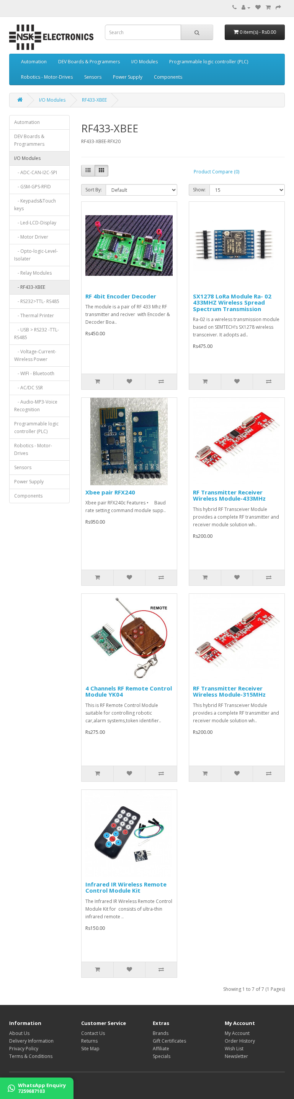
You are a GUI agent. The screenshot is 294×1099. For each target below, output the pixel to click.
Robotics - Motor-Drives (47, 77)
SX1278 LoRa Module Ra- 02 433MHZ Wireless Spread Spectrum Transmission (232, 302)
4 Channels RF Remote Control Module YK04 (128, 691)
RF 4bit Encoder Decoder (120, 296)
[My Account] (246, 7)
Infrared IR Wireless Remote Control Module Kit (126, 887)
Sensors (92, 77)
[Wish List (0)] (258, 7)
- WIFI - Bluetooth (34, 373)
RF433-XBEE (94, 100)
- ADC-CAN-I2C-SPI (35, 172)
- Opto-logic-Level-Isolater (36, 255)
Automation (34, 61)
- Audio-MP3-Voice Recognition (35, 406)
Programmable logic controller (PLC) (208, 61)
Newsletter (236, 1056)
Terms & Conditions (30, 1056)
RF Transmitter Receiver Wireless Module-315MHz (229, 691)
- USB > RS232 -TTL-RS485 (36, 333)
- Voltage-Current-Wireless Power (35, 355)
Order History (240, 1041)
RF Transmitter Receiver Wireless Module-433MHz (229, 495)
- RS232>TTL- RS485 (36, 301)
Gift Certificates (169, 1041)
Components (168, 77)
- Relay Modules (33, 273)
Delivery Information (31, 1041)
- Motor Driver (31, 237)
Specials (161, 1056)
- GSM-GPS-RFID (32, 186)
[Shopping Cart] (268, 7)
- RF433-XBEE (29, 287)
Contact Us (93, 1033)
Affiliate (161, 1048)
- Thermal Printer (34, 315)
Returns (89, 1041)
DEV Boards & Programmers (89, 61)
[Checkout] (278, 7)
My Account (237, 1033)
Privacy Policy (23, 1048)
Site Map (90, 1048)
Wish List (234, 1048)
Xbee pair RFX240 (110, 492)
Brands (160, 1033)
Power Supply (127, 77)
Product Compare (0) (216, 171)
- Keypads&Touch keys (35, 205)
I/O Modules (144, 61)
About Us (19, 1033)
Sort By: (93, 189)
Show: (199, 189)
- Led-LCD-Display (35, 222)
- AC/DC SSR (28, 387)
